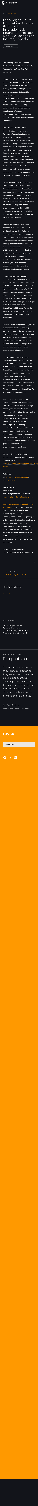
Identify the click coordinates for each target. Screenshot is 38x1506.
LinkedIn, (10, 477)
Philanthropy (11, 46)
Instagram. (11, 480)
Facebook (24, 477)
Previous (3, 593)
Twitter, (17, 477)
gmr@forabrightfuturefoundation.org (18, 497)
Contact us (9, 744)
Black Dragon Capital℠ (17, 574)
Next (9, 593)
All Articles (10, 13)
